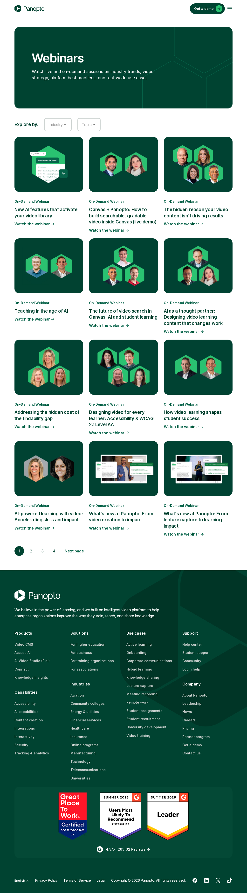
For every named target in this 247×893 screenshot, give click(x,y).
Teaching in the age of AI (41, 311)
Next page (74, 551)
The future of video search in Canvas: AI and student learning (123, 314)
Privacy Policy (46, 880)
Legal (101, 880)
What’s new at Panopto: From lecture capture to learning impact (196, 520)
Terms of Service (77, 880)
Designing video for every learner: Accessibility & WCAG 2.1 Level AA (121, 418)
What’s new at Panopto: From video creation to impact (121, 517)
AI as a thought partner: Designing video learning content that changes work (193, 317)
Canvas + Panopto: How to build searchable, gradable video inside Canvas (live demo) (123, 216)
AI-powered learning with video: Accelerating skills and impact (48, 517)
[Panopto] (29, 9)
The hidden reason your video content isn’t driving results (196, 212)
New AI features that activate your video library (45, 212)
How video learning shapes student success (193, 415)
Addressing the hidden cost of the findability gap (46, 415)
